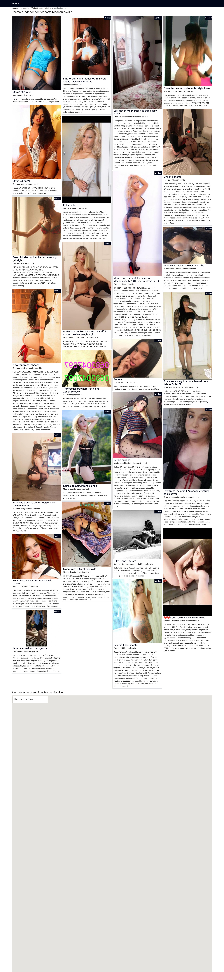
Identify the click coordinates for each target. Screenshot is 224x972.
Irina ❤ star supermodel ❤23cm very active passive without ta (84, 80)
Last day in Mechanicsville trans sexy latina (135, 112)
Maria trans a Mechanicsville (79, 569)
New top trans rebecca (26, 365)
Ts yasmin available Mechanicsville (184, 265)
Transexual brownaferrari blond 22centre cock (81, 390)
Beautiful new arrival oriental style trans (187, 88)
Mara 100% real (22, 92)
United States (37, 8)
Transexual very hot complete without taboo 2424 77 (186, 383)
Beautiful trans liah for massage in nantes (32, 582)
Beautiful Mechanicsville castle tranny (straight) (35, 259)
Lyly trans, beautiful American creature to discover (186, 492)
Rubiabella (69, 205)
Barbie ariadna (122, 460)
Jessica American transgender (30, 648)
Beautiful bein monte (125, 645)
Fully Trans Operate (125, 561)
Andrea (118, 379)
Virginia (48, 8)
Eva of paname (172, 176)
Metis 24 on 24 (21, 181)
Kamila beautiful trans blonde (80, 485)
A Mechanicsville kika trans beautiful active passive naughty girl (84, 333)
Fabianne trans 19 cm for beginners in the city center (34, 504)
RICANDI (15, 3)
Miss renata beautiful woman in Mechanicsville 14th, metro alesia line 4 (136, 280)
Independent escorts (20, 8)
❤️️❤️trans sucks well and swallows (184, 617)
